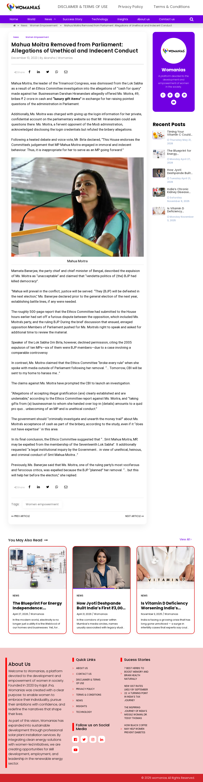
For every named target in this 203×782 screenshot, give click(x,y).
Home (14, 19)
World (31, 19)
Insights (123, 19)
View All (185, 539)
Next (133, 516)
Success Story (72, 19)
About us (143, 19)
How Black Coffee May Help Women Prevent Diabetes (135, 729)
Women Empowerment (43, 25)
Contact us (167, 19)
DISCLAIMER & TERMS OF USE (83, 6)
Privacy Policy (130, 6)
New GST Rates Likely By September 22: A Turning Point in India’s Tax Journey (136, 693)
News (48, 19)
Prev (22, 516)
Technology (100, 19)
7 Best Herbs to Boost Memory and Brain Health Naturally (136, 673)
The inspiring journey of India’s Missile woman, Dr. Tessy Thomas (135, 713)
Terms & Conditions (172, 6)
